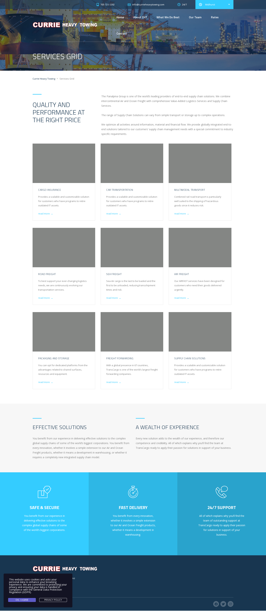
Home (120, 17)
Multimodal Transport (189, 190)
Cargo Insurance (49, 190)
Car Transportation (119, 190)
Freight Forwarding (119, 358)
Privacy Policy (53, 599)
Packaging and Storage (53, 358)
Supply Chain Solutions (189, 358)
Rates (215, 17)
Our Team (195, 17)
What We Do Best (168, 17)
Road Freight (47, 274)
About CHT (140, 17)
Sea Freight (114, 274)
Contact (122, 33)
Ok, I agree (22, 599)
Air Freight (181, 274)
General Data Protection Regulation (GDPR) (35, 591)
